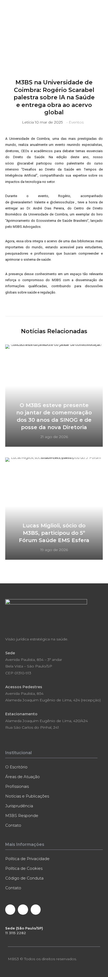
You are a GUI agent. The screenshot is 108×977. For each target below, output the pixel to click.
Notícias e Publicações (27, 796)
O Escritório (16, 766)
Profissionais (17, 786)
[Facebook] (10, 909)
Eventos (76, 122)
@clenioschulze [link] (62, 202)
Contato (13, 825)
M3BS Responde (21, 815)
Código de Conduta (24, 878)
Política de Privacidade (27, 858)
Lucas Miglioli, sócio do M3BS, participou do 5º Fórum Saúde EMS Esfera (54, 532)
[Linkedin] (23, 909)
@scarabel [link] (25, 163)
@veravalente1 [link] (21, 202)
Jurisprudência (19, 805)
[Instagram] (36, 909)
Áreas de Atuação (22, 776)
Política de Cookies (23, 868)
